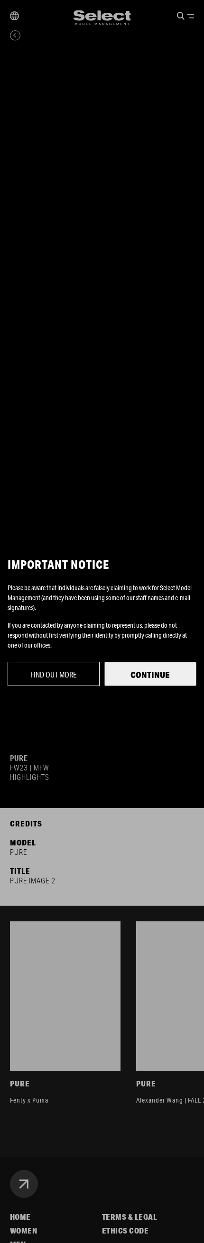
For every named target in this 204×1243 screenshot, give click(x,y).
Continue (150, 674)
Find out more (53, 674)
